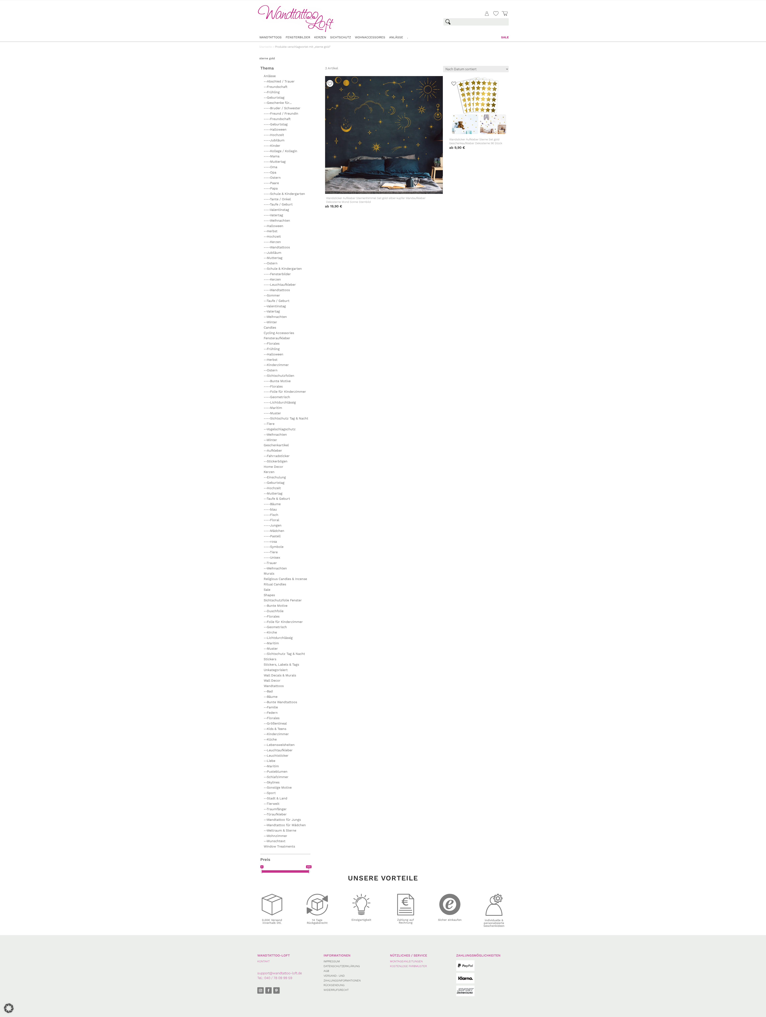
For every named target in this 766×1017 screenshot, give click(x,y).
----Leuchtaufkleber (280, 284)
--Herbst (270, 231)
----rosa (270, 541)
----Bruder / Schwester (282, 108)
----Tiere (271, 552)
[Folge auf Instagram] (260, 990)
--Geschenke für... (278, 103)
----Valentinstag (276, 210)
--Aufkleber (273, 450)
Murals (269, 573)
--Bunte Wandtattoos (280, 702)
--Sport (270, 793)
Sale (505, 37)
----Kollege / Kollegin (280, 151)
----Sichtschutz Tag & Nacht (286, 418)
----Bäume (272, 504)
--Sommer (272, 295)
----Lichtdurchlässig (280, 402)
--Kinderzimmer (276, 365)
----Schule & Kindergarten (284, 194)
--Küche (270, 739)
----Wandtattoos (277, 247)
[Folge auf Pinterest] (276, 990)
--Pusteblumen (275, 771)
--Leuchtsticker (276, 755)
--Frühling (272, 92)
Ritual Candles (275, 584)
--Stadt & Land (275, 798)
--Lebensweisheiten (279, 745)
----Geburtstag (276, 124)
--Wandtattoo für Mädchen (285, 825)
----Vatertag (273, 215)
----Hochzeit (274, 135)
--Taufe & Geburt (277, 499)
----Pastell (272, 536)
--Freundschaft (275, 87)
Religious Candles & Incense (285, 579)
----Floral (271, 520)
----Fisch (271, 515)
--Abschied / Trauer (279, 81)
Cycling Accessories (279, 333)
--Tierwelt (271, 804)
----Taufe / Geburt (278, 204)
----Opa (270, 172)
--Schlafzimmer (276, 777)
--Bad (268, 691)
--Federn (271, 713)
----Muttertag (275, 162)
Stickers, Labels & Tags (281, 664)
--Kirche (270, 632)
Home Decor (273, 467)
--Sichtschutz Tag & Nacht (284, 654)
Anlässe (396, 37)
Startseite (265, 46)
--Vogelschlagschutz (280, 429)
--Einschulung (275, 477)
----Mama (271, 156)
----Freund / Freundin (281, 113)
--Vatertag (272, 311)
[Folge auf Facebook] (268, 990)
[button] (9, 1008)
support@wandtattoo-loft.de (279, 973)
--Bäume (270, 697)
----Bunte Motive (277, 381)
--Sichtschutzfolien (279, 376)
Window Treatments (279, 846)
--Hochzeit (272, 236)
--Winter (270, 322)
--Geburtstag (274, 97)
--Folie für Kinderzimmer (283, 622)
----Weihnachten (277, 220)
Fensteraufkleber (277, 338)
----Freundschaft (277, 119)
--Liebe (269, 761)
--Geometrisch (275, 627)
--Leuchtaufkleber (278, 750)
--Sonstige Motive (278, 787)
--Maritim (271, 643)
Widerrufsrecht (336, 989)
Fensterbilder (298, 37)
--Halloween (273, 226)
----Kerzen (272, 242)
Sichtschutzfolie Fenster (283, 600)
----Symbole (273, 547)
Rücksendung (334, 985)
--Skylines (271, 782)
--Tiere (269, 424)
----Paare (271, 183)
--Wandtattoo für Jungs (282, 820)
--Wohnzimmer (275, 836)
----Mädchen (274, 531)
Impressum (332, 961)
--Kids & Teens (275, 729)
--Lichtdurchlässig (278, 638)
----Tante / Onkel (277, 199)
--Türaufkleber (275, 814)
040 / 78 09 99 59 (278, 978)
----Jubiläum (274, 140)
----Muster (272, 413)
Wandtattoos (270, 37)
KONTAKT (263, 961)
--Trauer (270, 563)
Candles (270, 327)
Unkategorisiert (276, 670)
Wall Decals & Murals (280, 675)
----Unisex (272, 557)
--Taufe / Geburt (276, 301)
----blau (270, 509)
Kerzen (320, 37)
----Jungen (272, 525)
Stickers (270, 659)
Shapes (269, 595)
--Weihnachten (275, 317)
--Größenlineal (275, 723)
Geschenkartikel (276, 445)
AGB (326, 970)
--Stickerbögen (275, 461)
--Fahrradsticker (277, 456)
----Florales (273, 386)
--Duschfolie (273, 611)
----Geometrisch (277, 397)
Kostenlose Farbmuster (408, 966)
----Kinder (272, 146)
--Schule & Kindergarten (283, 269)
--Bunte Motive (275, 606)
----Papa (271, 188)
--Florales (271, 343)
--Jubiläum (272, 253)
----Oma (270, 167)
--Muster (271, 648)
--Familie (271, 707)
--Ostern (270, 263)
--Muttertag (273, 258)
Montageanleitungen (406, 961)
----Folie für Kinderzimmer (285, 392)
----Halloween (275, 129)
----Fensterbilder (277, 274)
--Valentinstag (275, 306)
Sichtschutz (340, 37)
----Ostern (272, 177)
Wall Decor (272, 680)
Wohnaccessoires (370, 37)
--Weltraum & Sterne (280, 830)
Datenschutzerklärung (342, 966)
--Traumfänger (275, 809)
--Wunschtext (274, 841)
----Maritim (273, 408)
